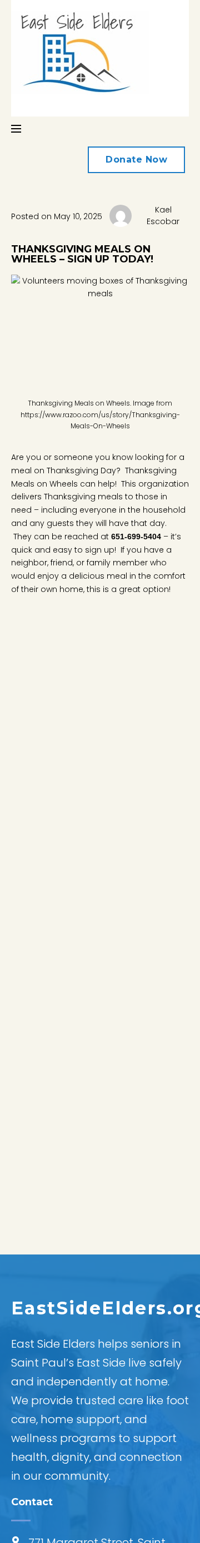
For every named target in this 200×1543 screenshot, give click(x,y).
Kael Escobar (163, 215)
